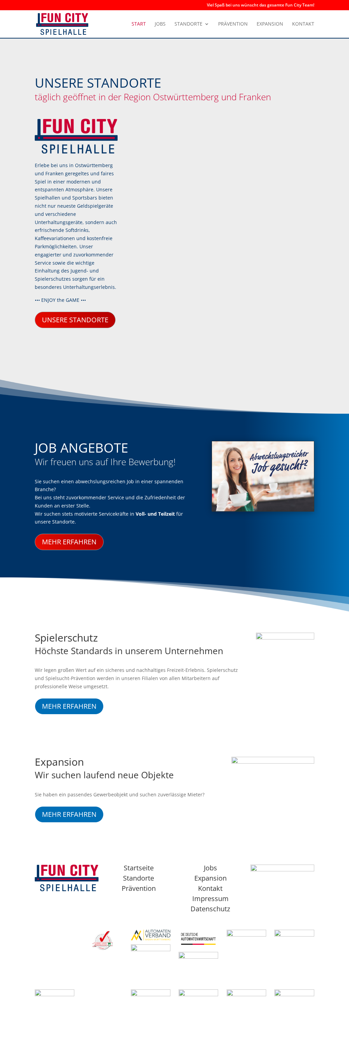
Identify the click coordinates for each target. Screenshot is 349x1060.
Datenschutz (210, 908)
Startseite (139, 867)
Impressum (210, 898)
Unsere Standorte (75, 319)
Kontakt (303, 24)
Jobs (160, 24)
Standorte (188, 24)
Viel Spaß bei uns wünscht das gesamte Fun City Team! (260, 5)
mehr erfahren (69, 541)
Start (139, 24)
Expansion (270, 24)
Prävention (233, 24)
